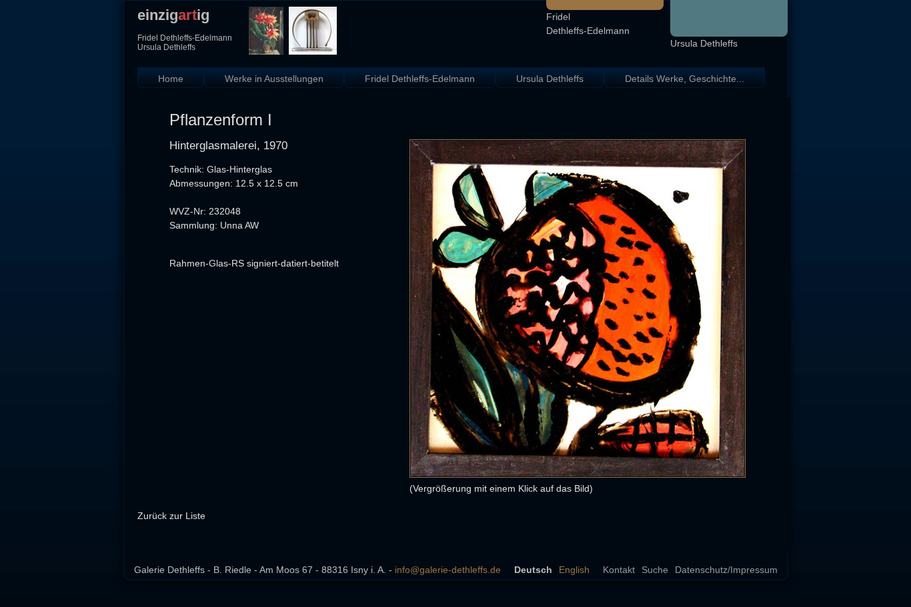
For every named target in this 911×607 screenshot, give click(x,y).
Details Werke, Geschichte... (684, 78)
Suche (655, 569)
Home (170, 78)
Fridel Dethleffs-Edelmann (420, 78)
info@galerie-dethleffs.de (448, 569)
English (574, 569)
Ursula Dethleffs (704, 43)
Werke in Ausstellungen (274, 78)
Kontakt (619, 569)
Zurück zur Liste (171, 515)
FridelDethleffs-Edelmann (588, 23)
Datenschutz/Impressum (726, 569)
